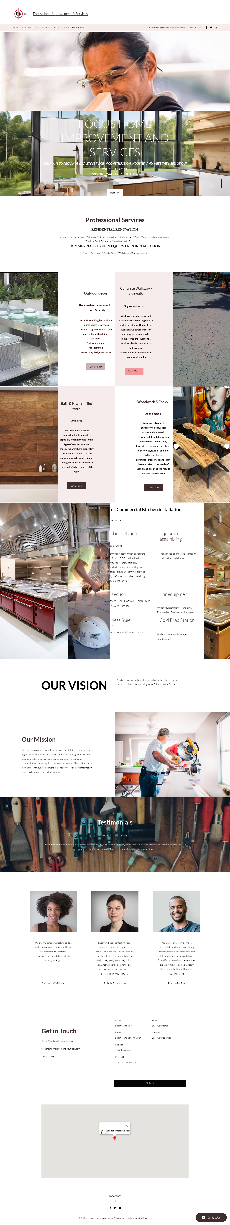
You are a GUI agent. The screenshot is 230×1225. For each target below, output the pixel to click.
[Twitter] (211, 27)
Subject (119, 1044)
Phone (118, 1032)
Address (156, 1032)
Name (118, 1020)
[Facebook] (206, 27)
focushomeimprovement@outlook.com (166, 27)
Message (119, 1057)
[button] (115, 192)
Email (155, 1020)
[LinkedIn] (215, 27)
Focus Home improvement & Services (60, 13)
